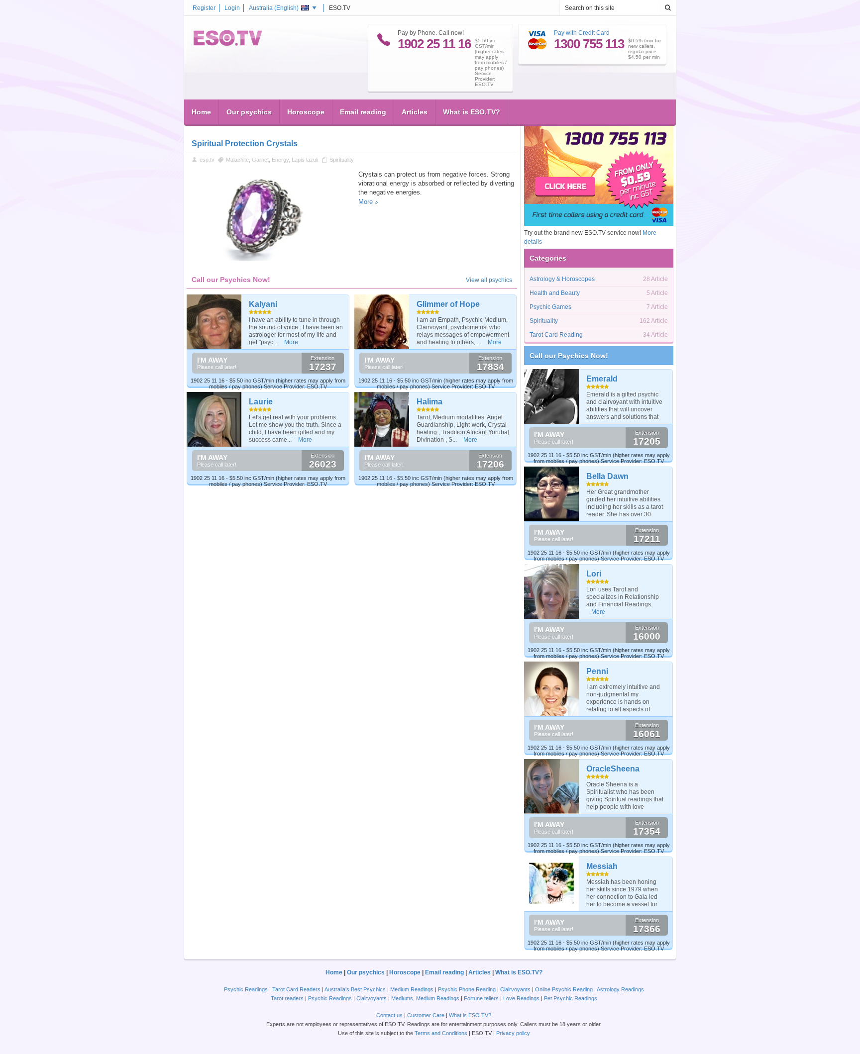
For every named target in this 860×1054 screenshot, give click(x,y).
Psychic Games (550, 306)
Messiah (602, 866)
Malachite (237, 160)
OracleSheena (613, 769)
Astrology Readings (620, 989)
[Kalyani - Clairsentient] (214, 321)
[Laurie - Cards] (214, 419)
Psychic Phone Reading (467, 989)
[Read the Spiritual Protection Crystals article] (267, 258)
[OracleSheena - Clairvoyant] (552, 786)
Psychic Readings (246, 989)
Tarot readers (287, 998)
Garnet (260, 160)
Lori (593, 574)
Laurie (261, 401)
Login (232, 7)
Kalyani (263, 304)
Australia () (274, 7)
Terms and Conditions (441, 1033)
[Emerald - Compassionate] (552, 396)
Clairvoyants (515, 989)
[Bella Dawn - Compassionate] (552, 494)
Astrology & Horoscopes (562, 279)
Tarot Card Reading (556, 334)
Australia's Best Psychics (355, 989)
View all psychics (489, 280)
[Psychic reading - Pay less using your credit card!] (598, 223)
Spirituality (341, 160)
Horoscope (305, 112)
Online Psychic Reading (564, 989)
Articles (415, 112)
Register (204, 7)
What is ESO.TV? (471, 112)
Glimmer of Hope (448, 304)
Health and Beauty (555, 292)
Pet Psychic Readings (570, 998)
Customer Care (425, 1015)
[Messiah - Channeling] (552, 884)
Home (201, 112)
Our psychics (249, 112)
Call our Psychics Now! (569, 356)
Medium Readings (411, 989)
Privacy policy (513, 1033)
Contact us (389, 1015)
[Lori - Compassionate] (552, 591)
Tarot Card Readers (296, 989)
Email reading (363, 112)
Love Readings (521, 998)
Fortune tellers (481, 998)
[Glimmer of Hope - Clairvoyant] (382, 321)
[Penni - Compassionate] (552, 689)
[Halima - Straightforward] (382, 419)
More (365, 201)
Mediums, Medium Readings (425, 998)
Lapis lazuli (305, 160)
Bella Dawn (607, 476)
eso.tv (207, 160)
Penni (597, 671)
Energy (280, 160)
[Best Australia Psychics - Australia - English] (228, 43)
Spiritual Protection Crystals (245, 143)
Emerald (602, 379)
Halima (429, 401)
